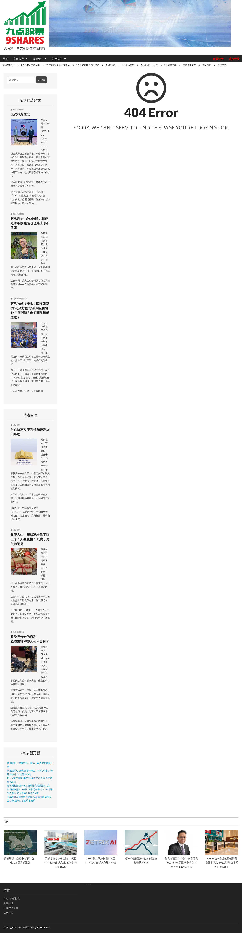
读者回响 (206, 65)
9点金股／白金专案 (30, 65)
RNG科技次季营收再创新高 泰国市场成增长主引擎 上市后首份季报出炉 (221, 862)
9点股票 (25, 927)
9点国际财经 (128, 65)
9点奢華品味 (170, 65)
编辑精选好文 (18, 110)
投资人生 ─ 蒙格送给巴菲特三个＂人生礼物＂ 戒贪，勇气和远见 (30, 539)
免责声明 (8, 903)
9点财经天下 (9, 65)
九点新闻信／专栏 (149, 65)
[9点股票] (24, 22)
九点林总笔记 (20, 114)
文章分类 (18, 58)
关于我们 (57, 58)
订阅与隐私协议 (12, 898)
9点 (14, 298)
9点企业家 (110, 65)
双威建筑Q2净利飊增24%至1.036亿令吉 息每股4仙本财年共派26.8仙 (60, 862)
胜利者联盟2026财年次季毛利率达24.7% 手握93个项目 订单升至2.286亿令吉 (181, 862)
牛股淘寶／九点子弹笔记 (58, 65)
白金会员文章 (189, 65)
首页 (5, 58)
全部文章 (222, 65)
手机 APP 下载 (11, 908)
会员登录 (218, 58)
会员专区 (38, 58)
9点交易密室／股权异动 (87, 65)
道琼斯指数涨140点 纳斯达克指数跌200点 (28, 785)
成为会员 (234, 58)
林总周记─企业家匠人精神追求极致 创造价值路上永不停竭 (30, 223)
